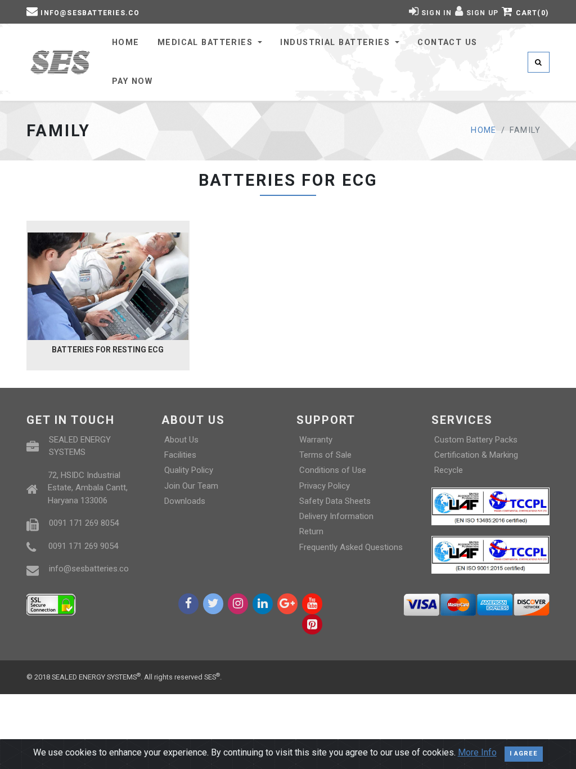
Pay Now (132, 81)
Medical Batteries (207, 42)
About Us (181, 440)
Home (126, 42)
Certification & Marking (476, 455)
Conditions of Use (332, 470)
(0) (532, 13)
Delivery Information (336, 516)
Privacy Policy (324, 486)
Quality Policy (188, 470)
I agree (524, 753)
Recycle (448, 470)
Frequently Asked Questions (351, 547)
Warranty (315, 440)
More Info (477, 753)
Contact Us (447, 42)
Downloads (184, 501)
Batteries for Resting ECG (108, 349)
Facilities (180, 455)
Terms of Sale (325, 455)
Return (311, 531)
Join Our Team (191, 486)
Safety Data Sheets (335, 501)
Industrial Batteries (336, 42)
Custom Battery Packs (476, 440)
